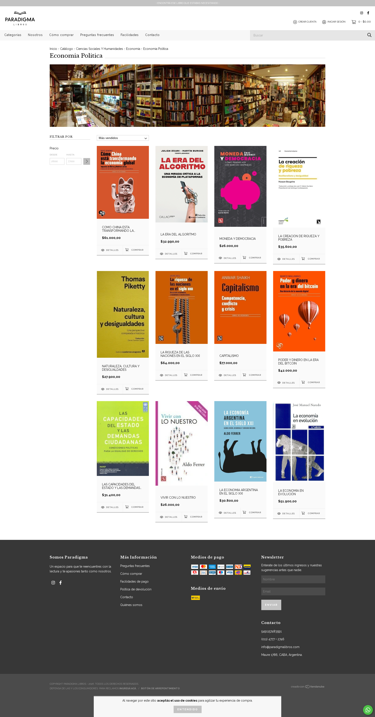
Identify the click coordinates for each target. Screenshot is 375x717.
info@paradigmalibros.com (280, 647)
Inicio (53, 49)
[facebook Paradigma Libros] (368, 13)
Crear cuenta (307, 22)
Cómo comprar (61, 35)
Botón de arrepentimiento (160, 688)
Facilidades (130, 35)
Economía (133, 49)
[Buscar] (369, 35)
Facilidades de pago (134, 581)
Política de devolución (135, 589)
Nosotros (35, 35)
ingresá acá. (128, 688)
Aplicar (86, 161)
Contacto (152, 35)
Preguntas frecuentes (97, 35)
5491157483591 (271, 631)
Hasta (70, 155)
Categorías (12, 35)
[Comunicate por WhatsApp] (368, 710)
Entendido (187, 709)
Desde (54, 155)
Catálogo (66, 49)
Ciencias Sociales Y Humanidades (99, 49)
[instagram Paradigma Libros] (362, 13)
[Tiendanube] (308, 687)
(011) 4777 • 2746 (272, 639)
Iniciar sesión (336, 22)
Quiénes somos (131, 605)
